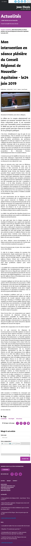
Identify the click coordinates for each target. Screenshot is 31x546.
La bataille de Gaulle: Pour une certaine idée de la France (15, 525)
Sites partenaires (5, 488)
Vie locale (19, 418)
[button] (2, 443)
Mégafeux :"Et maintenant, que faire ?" (11, 529)
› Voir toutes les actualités (9, 20)
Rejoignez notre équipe (7, 487)
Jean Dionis (23, 7)
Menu (5, 1)
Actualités (8, 29)
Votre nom (3, 435)
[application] (15, 448)
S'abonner (5, 469)
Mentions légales (5, 490)
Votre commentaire (6, 441)
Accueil (3, 29)
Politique (11, 418)
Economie (4, 418)
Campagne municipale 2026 (8, 485)
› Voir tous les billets (7, 542)
